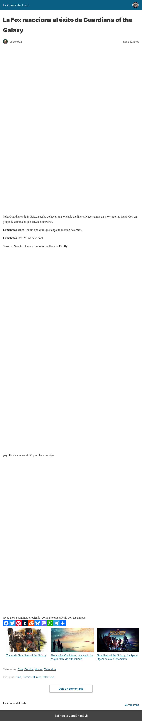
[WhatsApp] (50, 625)
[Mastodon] (44, 625)
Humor (39, 669)
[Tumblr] (25, 625)
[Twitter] (12, 625)
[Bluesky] (37, 625)
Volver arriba (132, 704)
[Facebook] (6, 625)
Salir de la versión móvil (71, 715)
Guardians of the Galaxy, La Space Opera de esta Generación (117, 656)
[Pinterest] (19, 625)
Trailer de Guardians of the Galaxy (26, 655)
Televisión (50, 669)
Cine (20, 669)
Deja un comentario (71, 688)
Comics (28, 669)
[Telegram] (56, 625)
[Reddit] (31, 625)
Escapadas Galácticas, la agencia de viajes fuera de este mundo (72, 656)
